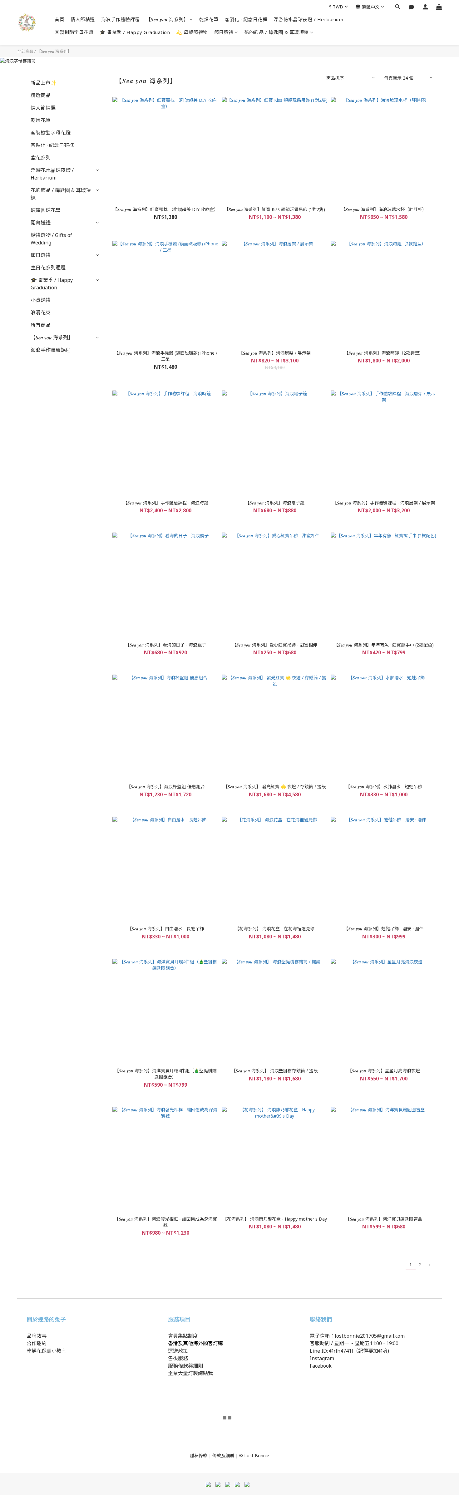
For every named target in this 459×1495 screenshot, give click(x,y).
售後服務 (178, 1358)
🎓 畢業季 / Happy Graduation (135, 32)
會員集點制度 (183, 1335)
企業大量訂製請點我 (190, 1373)
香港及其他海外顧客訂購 (195, 1343)
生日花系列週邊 (48, 267)
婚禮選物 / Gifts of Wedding (51, 239)
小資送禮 (41, 300)
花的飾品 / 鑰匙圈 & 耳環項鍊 (276, 32)
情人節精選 (83, 19)
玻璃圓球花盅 (46, 210)
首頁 (59, 19)
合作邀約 (37, 1343)
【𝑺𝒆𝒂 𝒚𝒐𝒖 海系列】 (167, 19)
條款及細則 (223, 1455)
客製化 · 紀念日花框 (246, 19)
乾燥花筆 (209, 19)
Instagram (322, 1358)
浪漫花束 (41, 312)
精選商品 (41, 95)
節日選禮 (224, 32)
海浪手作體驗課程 (120, 19)
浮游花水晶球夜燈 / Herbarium (308, 19)
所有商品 (41, 325)
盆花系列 (41, 157)
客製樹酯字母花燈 (74, 32)
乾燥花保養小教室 (47, 1350)
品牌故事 (37, 1335)
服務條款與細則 (185, 1365)
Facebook (321, 1365)
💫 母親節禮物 (192, 32)
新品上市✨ (44, 82)
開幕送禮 (41, 222)
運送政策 (178, 1350)
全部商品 (25, 51)
